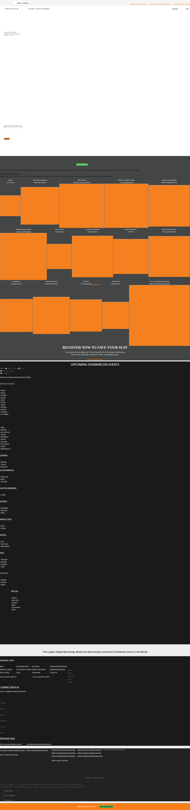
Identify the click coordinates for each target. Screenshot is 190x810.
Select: (2, 369)
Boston (3, 393)
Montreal (4, 462)
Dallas (3, 400)
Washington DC (6, 449)
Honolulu (3, 407)
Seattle (3, 446)
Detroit (3, 404)
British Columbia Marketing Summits (89, 753)
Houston (3, 409)
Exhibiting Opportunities (57, 669)
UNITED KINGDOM (8, 488)
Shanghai (4, 562)
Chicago (3, 397)
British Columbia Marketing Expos (37, 750)
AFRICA (3, 535)
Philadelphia (4, 437)
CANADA (4, 455)
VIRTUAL (14, 591)
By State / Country (8, 371)
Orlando (3, 434)
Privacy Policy (8, 791)
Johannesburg (5, 546)
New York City (5, 432)
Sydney (3, 584)
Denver (3, 402)
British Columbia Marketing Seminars (89, 750)
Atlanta (3, 390)
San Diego (4, 441)
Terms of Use (8, 800)
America (14, 598)
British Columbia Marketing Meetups (63, 756)
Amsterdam (4, 508)
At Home (14, 602)
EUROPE (3, 501)
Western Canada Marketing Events (114, 749)
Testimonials (36, 672)
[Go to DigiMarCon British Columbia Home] (10, 18)
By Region (5, 373)
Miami (3, 427)
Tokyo (3, 566)
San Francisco (5, 444)
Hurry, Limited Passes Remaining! (160, 4)
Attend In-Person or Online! (138, 4)
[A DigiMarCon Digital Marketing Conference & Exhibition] (76, 669)
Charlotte (4, 395)
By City (22, 369)
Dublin (3, 513)
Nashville (3, 430)
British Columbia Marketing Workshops (90, 756)
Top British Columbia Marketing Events (38, 744)
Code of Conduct (9, 795)
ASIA (2, 553)
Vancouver (4, 467)
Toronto (3, 464)
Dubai (2, 526)
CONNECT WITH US (9, 687)
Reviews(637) (180, 9)
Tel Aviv (3, 528)
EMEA (13, 605)
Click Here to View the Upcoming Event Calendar (15, 377)
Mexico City (4, 477)
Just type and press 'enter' (6, 91)
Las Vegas (4, 412)
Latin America (16, 607)
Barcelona (4, 510)
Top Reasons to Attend (24, 669)
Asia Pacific (15, 600)
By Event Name (12, 369)
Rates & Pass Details (39, 669)
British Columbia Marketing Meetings (64, 753)
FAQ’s (18, 672)
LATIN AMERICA (7, 470)
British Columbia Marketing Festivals (63, 750)
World (13, 609)
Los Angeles (5, 414)
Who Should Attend (23, 666)
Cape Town (4, 544)
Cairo (2, 541)
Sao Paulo (4, 481)
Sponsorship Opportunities (58, 666)
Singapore (4, 564)
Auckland (3, 580)
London (3, 495)
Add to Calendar (23, 3)
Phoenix (3, 439)
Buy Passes (35, 666)
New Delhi (4, 559)
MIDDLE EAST (6, 519)
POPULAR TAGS (7, 738)
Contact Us (53, 672)
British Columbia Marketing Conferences (39, 747)
